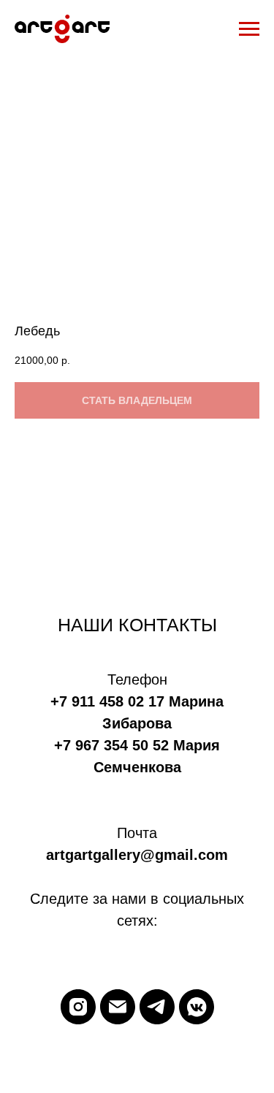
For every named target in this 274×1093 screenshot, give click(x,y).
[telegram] (157, 1006)
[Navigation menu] (249, 29)
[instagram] (78, 1006)
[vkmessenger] (196, 1006)
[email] (117, 1006)
